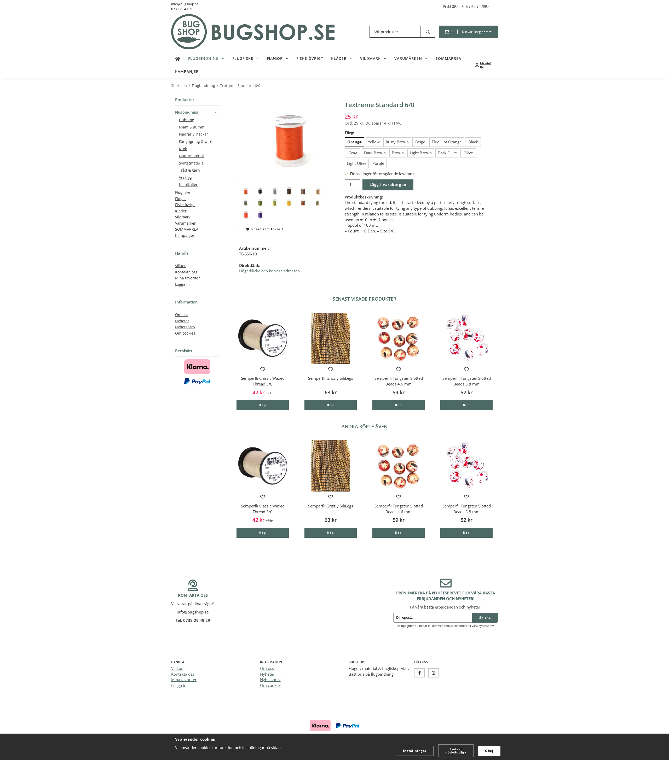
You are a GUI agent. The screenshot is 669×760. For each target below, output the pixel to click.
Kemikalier (188, 184)
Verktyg (185, 177)
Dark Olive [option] (447, 152)
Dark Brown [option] (375, 152)
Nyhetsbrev (185, 327)
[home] (177, 58)
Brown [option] (398, 152)
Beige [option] (420, 141)
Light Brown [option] (421, 152)
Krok (183, 149)
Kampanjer (187, 71)
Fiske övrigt (309, 58)
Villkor (180, 266)
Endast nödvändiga (455, 751)
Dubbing (186, 120)
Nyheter (182, 321)
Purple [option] (378, 163)
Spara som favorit (266, 229)
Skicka (485, 617)
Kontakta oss (186, 272)
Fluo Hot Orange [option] (447, 141)
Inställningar (414, 751)
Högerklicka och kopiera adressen (269, 270)
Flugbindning (203, 58)
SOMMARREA (448, 58)
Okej (489, 751)
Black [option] (473, 141)
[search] (427, 32)
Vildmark (370, 58)
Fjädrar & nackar (193, 134)
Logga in (182, 284)
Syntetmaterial (192, 163)
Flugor (275, 58)
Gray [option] (352, 152)
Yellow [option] (374, 141)
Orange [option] (354, 141)
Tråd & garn (189, 170)
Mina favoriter (187, 278)
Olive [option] (468, 152)
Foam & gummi (192, 127)
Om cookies (185, 333)
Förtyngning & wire (195, 141)
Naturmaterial (191, 156)
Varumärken (408, 58)
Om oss (181, 314)
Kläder (339, 58)
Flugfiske (242, 58)
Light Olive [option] (356, 163)
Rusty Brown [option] (397, 141)
